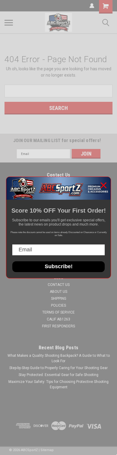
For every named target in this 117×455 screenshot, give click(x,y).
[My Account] (91, 5)
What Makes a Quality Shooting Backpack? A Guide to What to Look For (59, 358)
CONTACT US (59, 285)
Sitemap (47, 450)
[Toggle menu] (8, 22)
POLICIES (58, 305)
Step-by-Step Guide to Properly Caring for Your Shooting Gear (58, 368)
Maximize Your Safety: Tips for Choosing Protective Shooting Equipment (58, 384)
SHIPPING (58, 298)
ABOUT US (58, 292)
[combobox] (58, 91)
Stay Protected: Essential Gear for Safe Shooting (58, 375)
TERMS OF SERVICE (58, 312)
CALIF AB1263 (58, 319)
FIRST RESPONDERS (58, 326)
